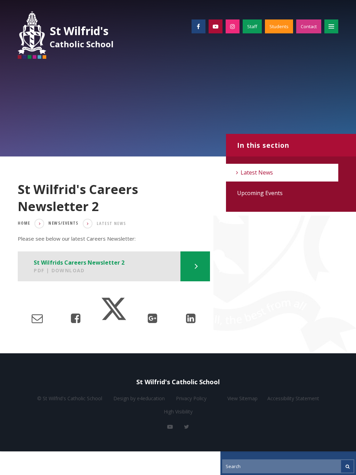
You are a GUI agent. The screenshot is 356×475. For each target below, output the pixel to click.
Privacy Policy (191, 398)
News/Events (63, 223)
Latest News (111, 223)
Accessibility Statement (293, 398)
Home (24, 223)
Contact (309, 26)
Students (279, 26)
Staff (252, 26)
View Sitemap (242, 398)
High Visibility (178, 411)
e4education (151, 398)
